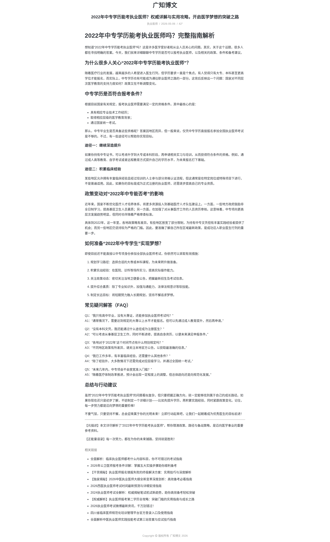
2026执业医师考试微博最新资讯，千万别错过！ (123, 506)
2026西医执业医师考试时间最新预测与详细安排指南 (126, 486)
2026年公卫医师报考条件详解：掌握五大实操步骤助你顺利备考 (134, 465)
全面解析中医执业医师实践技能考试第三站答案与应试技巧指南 (133, 519)
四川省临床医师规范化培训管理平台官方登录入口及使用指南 (132, 512)
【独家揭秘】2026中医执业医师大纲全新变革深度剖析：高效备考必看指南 (141, 479)
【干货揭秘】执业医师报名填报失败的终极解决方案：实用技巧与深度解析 (141, 472)
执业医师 (152, 23)
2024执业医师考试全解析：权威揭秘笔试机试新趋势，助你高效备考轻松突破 (143, 492)
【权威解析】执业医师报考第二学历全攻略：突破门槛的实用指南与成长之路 (142, 499)
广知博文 (165, 5)
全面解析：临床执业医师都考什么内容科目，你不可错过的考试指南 (136, 459)
